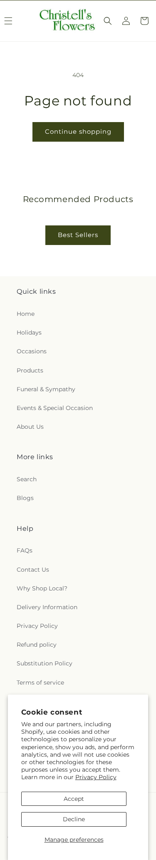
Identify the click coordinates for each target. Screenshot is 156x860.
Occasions (32, 351)
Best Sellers (78, 235)
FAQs (24, 550)
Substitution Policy (44, 663)
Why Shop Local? (42, 588)
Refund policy (37, 644)
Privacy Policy (95, 777)
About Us (30, 426)
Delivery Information (47, 607)
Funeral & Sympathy (46, 389)
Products (30, 370)
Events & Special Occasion (55, 408)
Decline (74, 819)
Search (27, 479)
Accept (74, 798)
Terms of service (40, 682)
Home (26, 314)
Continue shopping (78, 131)
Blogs (25, 498)
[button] (108, 21)
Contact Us (33, 569)
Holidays (29, 332)
